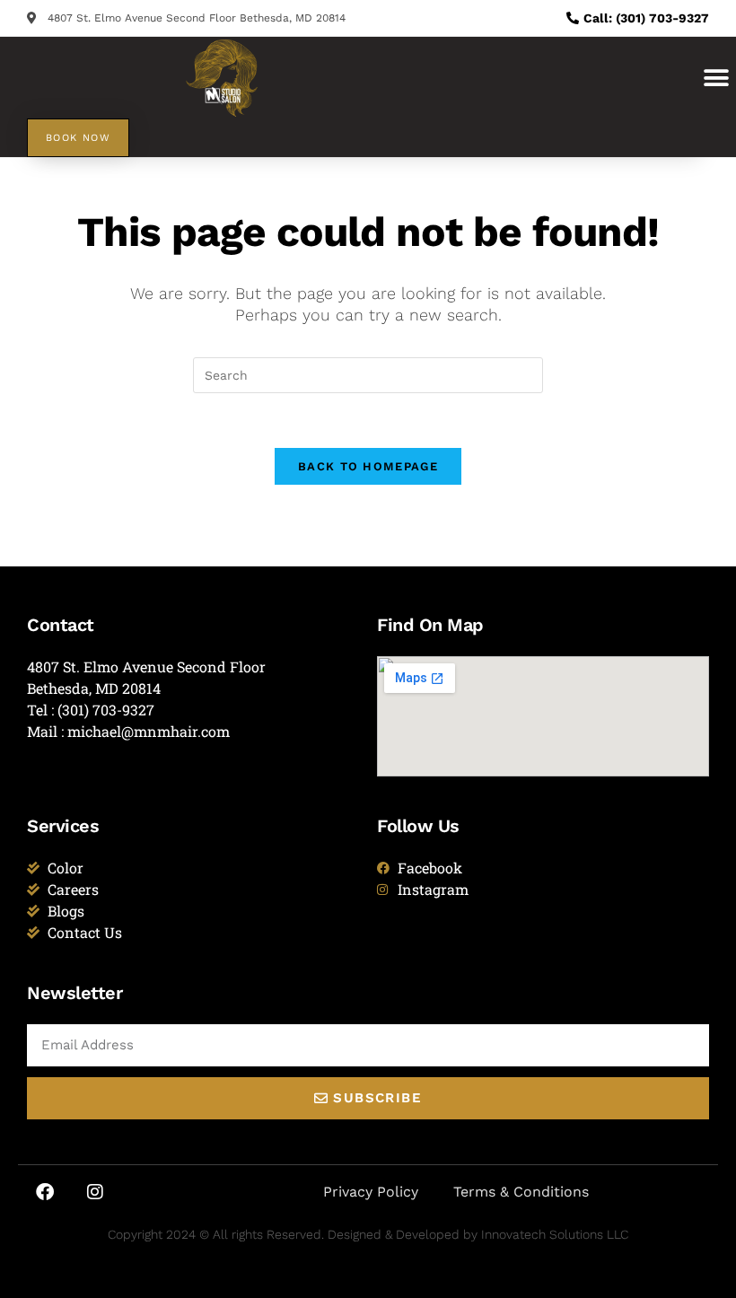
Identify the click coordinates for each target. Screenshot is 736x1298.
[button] (716, 77)
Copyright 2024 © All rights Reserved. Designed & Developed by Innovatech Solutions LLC (368, 1234)
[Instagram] (95, 1192)
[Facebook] (45, 1192)
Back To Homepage (368, 466)
